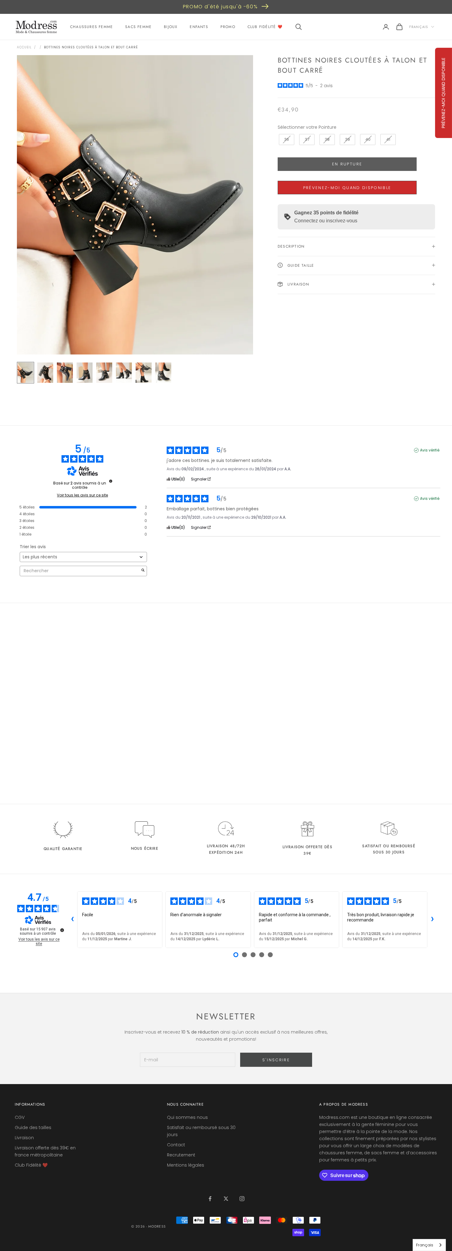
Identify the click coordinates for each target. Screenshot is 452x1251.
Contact (176, 1145)
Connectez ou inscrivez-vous (325, 220)
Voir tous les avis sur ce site (82, 495)
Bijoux (170, 27)
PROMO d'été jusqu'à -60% (220, 6)
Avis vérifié (429, 450)
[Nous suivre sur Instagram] (242, 1199)
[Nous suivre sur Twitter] (226, 1199)
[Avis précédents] (72, 919)
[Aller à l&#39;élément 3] (64, 372)
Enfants (199, 27)
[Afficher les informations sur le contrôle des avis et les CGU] (62, 930)
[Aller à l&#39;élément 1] (25, 372)
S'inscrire (276, 1060)
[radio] (286, 139)
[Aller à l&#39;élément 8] (163, 372)
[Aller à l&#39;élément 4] (84, 372)
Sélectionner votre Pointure (307, 127)
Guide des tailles (33, 1127)
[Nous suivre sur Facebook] (210, 1199)
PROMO (227, 27)
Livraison (24, 1138)
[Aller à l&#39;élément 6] (124, 372)
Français (418, 26)
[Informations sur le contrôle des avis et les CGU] (110, 481)
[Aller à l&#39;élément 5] (104, 372)
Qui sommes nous (187, 1117)
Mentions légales (185, 1165)
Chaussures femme (91, 27)
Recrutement (181, 1155)
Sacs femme (138, 27)
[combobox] (429, 1245)
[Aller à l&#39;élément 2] (45, 372)
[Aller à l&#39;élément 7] (143, 372)
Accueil (24, 47)
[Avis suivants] (432, 919)
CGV (20, 1117)
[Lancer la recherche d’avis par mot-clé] (143, 571)
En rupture (347, 164)
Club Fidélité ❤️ (265, 27)
